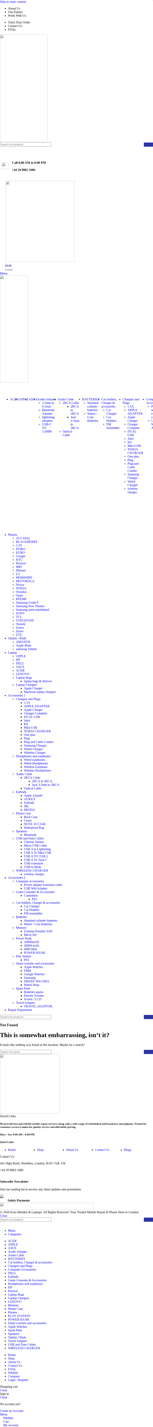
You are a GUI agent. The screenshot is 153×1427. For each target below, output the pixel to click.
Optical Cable (67, 433)
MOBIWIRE (24, 577)
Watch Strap (31, 985)
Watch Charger (133, 483)
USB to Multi (32, 867)
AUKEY (29, 799)
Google (20, 556)
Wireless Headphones (37, 770)
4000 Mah (30, 949)
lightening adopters (48, 418)
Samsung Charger (133, 476)
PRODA (29, 809)
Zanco (20, 627)
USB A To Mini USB (37, 852)
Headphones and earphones (33, 756)
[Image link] (30, 1112)
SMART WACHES (36, 981)
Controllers (31, 895)
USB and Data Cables (30, 838)
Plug (130, 460)
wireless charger (133, 490)
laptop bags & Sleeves (38, 681)
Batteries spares (33, 992)
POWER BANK (34, 952)
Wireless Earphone (35, 767)
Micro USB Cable (35, 845)
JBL (26, 806)
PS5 (34, 899)
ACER (20, 670)
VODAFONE (25, 620)
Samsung (29, 977)
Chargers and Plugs (28, 699)
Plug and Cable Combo (133, 467)
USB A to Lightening (37, 849)
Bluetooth (30, 834)
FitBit (27, 970)
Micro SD (30, 935)
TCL (19, 617)
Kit (129, 442)
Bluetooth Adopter (48, 411)
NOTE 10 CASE (35, 824)
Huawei (21, 563)
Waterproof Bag (34, 827)
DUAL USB (132, 433)
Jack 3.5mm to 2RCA (45, 784)
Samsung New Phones (30, 606)
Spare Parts (23, 988)
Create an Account (11, 1411)
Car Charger (111, 411)
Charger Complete (134, 426)
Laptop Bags (24, 677)
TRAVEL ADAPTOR (38, 1006)
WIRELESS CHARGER (32, 870)
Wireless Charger (34, 752)
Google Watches (34, 974)
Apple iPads (23, 645)
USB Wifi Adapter (35, 888)
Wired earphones (34, 759)
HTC (19, 559)
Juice (131, 438)
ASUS (20, 667)
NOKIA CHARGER (135, 451)
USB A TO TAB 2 (36, 856)
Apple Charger (133, 418)
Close (3, 1215)
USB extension (33, 863)
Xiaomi (20, 624)
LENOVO (22, 674)
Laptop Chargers (26, 684)
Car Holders (111, 418)
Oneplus (21, 592)
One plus (133, 456)
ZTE (19, 634)
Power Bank (24, 938)
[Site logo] (23, 140)
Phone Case (23, 813)
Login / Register (18, 1380)
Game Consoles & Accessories (35, 892)
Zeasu (20, 631)
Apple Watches (33, 967)
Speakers (21, 831)
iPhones (21, 570)
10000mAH (31, 942)
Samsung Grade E (27, 602)
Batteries (21, 917)
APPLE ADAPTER (135, 411)
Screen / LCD (32, 999)
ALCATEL (23, 538)
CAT (19, 545)
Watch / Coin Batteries (92, 417)
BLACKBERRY (27, 541)
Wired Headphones (36, 763)
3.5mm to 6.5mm (48, 404)
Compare (14, 1376)
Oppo (19, 595)
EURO (20, 552)
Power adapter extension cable (43, 884)
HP (18, 659)
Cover (28, 820)
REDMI (21, 599)
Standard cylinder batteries (92, 406)
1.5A (131, 406)
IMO (19, 566)
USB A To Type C (35, 859)
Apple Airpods (33, 795)
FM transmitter (113, 426)
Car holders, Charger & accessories (38, 902)
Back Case (30, 817)
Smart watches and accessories (35, 963)
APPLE (21, 656)
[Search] (148, 145)
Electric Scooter (34, 995)
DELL (20, 663)
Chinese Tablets (34, 842)
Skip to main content (13, 1)
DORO (20, 549)
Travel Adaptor (25, 1002)
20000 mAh (31, 945)
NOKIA (21, 588)
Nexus (20, 584)
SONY (20, 613)
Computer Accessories (30, 881)
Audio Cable (24, 774)
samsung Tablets (26, 649)
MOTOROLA (25, 581)
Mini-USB (134, 445)
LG (18, 574)
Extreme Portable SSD (38, 931)
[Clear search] (141, 144)
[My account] (1, 385)
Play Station (23, 956)
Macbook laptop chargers (40, 692)
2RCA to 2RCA (42, 781)
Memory (21, 927)
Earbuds (21, 792)
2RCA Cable (71, 403)
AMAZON (23, 642)
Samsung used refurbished (32, 609)
